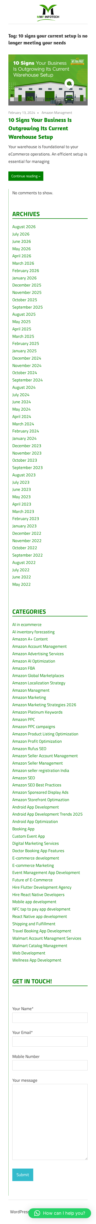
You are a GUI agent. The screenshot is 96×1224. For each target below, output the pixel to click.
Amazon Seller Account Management (45, 756)
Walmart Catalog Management (39, 945)
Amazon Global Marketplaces (38, 675)
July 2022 (21, 570)
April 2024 (21, 416)
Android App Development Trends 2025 (47, 814)
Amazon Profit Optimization (37, 741)
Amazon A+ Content (30, 639)
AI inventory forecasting (33, 632)
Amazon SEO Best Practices (36, 785)
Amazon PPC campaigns (33, 726)
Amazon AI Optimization (33, 661)
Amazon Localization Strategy (38, 683)
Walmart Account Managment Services (46, 938)
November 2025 (27, 292)
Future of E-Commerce (32, 880)
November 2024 (27, 365)
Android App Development (35, 807)
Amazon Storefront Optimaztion (40, 799)
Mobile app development (34, 901)
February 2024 (25, 431)
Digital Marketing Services (35, 843)
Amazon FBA (23, 668)
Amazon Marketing (29, 697)
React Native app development (39, 916)
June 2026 (21, 241)
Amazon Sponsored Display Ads (40, 792)
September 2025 (27, 307)
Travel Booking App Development (41, 931)
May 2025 (21, 321)
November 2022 (27, 540)
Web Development (28, 953)
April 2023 (21, 504)
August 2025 (24, 314)
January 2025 (24, 351)
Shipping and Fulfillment (33, 924)
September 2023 (27, 467)
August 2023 (24, 475)
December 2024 (26, 358)
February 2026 (25, 270)
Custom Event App (28, 836)
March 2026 (23, 263)
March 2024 (23, 424)
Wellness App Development (36, 960)
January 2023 (24, 526)
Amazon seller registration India (40, 770)
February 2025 (25, 343)
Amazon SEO (23, 778)
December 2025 (26, 285)
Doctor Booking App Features (38, 850)
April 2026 (21, 256)
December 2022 (26, 533)
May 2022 (21, 584)
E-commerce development (35, 858)
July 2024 (21, 394)
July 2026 (21, 234)
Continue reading (24, 176)
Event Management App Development (46, 872)
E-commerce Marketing (33, 865)
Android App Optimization (35, 821)
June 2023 (21, 489)
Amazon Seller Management (37, 763)
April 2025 (21, 329)
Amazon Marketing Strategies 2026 (44, 705)
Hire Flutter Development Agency (41, 887)
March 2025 (23, 336)
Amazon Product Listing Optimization (45, 734)
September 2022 (27, 555)
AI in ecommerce (27, 624)
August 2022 (24, 562)
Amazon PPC (23, 719)
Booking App (23, 829)
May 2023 (21, 497)
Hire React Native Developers (38, 894)
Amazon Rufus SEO (29, 748)
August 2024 (24, 387)
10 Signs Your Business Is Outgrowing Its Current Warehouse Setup (40, 128)
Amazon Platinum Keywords (37, 712)
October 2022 (24, 548)
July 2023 (21, 482)
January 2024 (24, 438)
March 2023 (23, 511)
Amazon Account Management (39, 646)
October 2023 (24, 460)
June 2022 (21, 577)
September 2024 (27, 380)
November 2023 (27, 453)
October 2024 (24, 372)
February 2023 (25, 518)
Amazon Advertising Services (38, 654)
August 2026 (24, 226)
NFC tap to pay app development (41, 909)
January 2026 (24, 278)
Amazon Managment (57, 112)
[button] (59, 1213)
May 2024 (21, 409)
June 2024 (21, 402)
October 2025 (24, 300)
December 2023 (26, 446)
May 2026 (21, 249)
